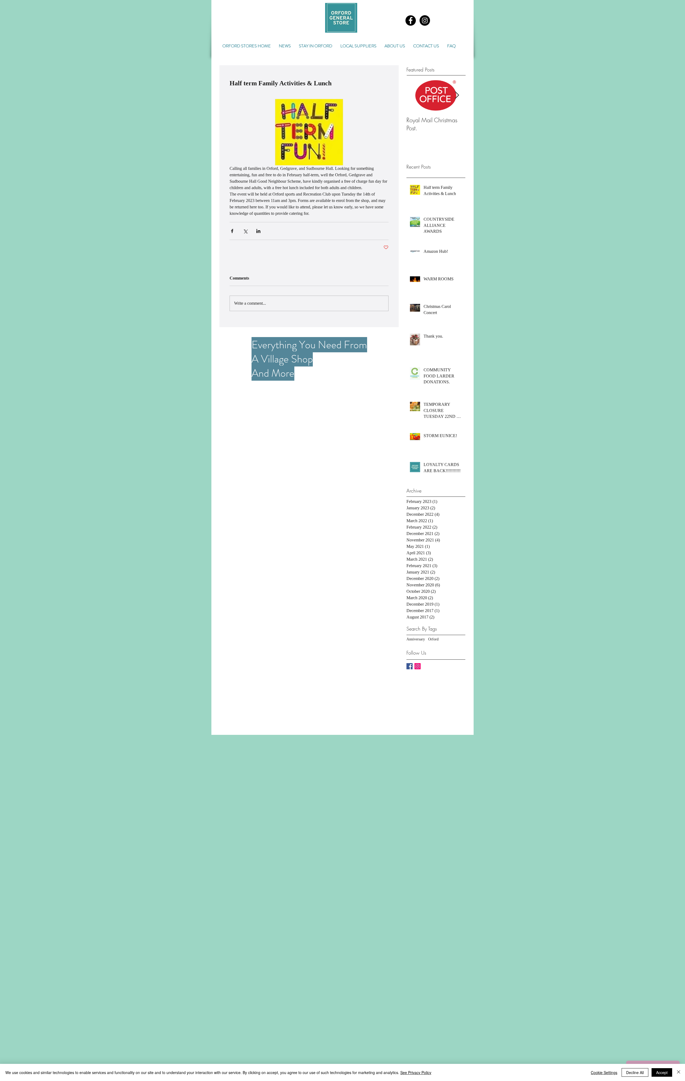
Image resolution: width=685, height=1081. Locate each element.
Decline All (635, 1072)
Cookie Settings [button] (604, 1072)
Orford (433, 639)
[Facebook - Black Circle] (410, 20)
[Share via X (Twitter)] (245, 231)
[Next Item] (456, 95)
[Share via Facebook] (232, 231)
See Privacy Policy (415, 1072)
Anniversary (415, 639)
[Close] (678, 1072)
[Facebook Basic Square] (409, 666)
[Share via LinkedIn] (258, 231)
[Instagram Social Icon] (417, 666)
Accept (662, 1072)
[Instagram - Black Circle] (425, 20)
